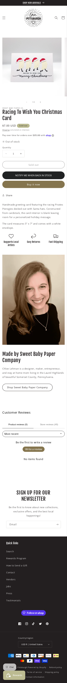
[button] (3, 17)
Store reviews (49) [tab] (49, 424)
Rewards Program (16, 558)
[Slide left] (26, 102)
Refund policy (55, 667)
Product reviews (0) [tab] (18, 424)
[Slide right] (40, 102)
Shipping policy (52, 672)
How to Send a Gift (16, 565)
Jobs (8, 586)
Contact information (35, 677)
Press (9, 593)
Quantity (6, 147)
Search (10, 551)
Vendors (10, 579)
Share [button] (9, 195)
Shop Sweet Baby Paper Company (27, 387)
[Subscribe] (57, 524)
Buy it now (33, 184)
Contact (10, 572)
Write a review (33, 449)
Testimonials (13, 600)
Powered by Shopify (37, 667)
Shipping (6, 130)
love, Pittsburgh (19, 667)
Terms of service (34, 672)
